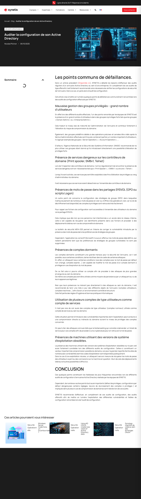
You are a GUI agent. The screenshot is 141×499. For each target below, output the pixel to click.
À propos (33, 10)
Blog (12, 21)
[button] (95, 10)
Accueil (7, 21)
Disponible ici (84, 83)
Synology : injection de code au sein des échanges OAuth (130, 427)
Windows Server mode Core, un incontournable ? (44, 427)
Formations (60, 10)
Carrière (71, 10)
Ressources (84, 10)
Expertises (46, 10)
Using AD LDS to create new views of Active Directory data (85, 428)
